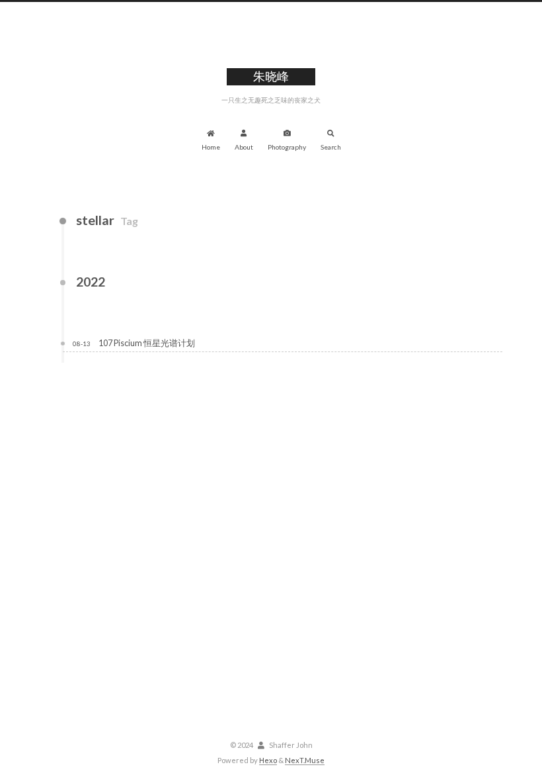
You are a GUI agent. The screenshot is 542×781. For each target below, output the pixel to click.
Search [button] (331, 147)
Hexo (268, 760)
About (244, 147)
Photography (287, 147)
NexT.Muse (305, 760)
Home (211, 147)
